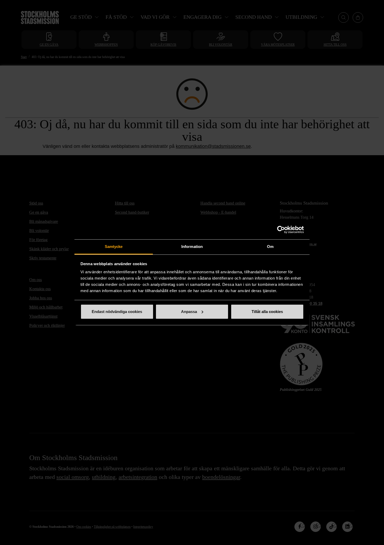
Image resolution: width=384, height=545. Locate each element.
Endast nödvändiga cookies (117, 311)
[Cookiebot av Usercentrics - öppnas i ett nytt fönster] (281, 230)
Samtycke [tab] (114, 246)
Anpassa (189, 311)
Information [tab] (192, 246)
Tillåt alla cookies (267, 311)
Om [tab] (270, 246)
